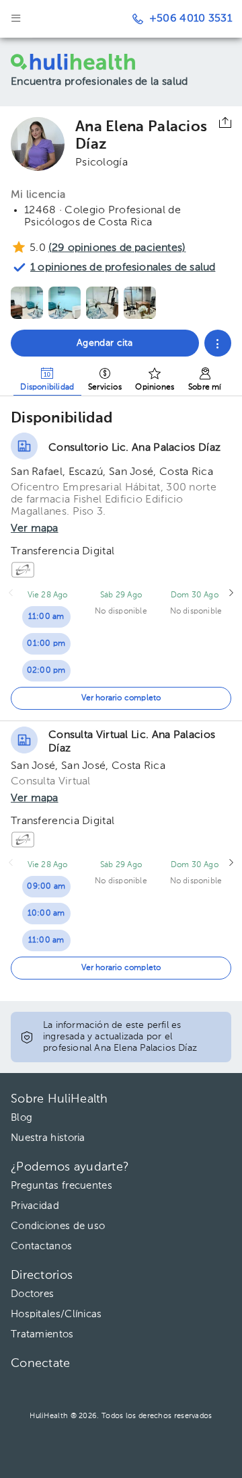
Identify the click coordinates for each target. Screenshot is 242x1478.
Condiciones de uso (58, 1226)
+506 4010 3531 (190, 18)
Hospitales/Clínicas (56, 1314)
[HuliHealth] (77, 62)
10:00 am (46, 914)
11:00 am (46, 617)
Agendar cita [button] (105, 343)
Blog (21, 1118)
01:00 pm (46, 644)
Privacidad (35, 1206)
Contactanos (41, 1246)
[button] (217, 343)
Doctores (32, 1294)
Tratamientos (42, 1334)
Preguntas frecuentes (61, 1186)
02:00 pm (46, 671)
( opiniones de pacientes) (117, 248)
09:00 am (46, 887)
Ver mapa (34, 528)
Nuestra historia (48, 1138)
